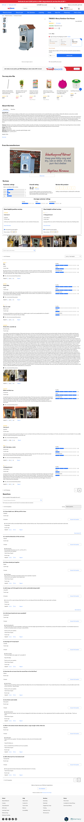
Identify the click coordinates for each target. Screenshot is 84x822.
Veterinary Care (46, 810)
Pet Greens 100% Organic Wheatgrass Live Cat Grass (21, 92)
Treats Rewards (5, 805)
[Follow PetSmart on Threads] (9, 819)
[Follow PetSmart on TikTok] (13, 819)
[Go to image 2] (4, 25)
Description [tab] (5, 109)
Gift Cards (4, 808)
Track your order (12, 4)
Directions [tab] (13, 109)
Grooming (45, 800)
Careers (4, 803)
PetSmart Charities (6, 815)
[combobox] (39, 8)
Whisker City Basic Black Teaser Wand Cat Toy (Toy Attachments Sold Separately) (7, 92)
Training (45, 808)
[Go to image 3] (4, 30)
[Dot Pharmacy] (76, 819)
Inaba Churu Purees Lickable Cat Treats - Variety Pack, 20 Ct (34, 92)
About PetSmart (5, 800)
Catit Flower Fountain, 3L (76, 90)
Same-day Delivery (68, 805)
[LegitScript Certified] (66, 819)
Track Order (25, 805)
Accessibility (25, 810)
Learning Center (5, 810)
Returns (24, 808)
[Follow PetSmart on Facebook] (3, 819)
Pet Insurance (46, 812)
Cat (3, 15)
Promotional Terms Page (46, 792)
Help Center (25, 800)
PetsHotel (45, 803)
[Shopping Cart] (80, 9)
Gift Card (4, 4)
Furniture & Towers (18, 15)
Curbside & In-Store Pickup (69, 803)
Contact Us (25, 803)
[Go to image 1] (4, 19)
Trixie (50, 21)
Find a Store (66, 800)
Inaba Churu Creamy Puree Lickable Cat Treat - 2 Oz (48, 92)
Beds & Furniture (8, 15)
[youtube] (16, 819)
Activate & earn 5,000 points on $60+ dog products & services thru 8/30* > (42, 1)
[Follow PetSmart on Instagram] (6, 819)
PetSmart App (5, 812)
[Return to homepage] (11, 8)
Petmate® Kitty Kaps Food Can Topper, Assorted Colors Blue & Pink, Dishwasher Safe (62, 92)
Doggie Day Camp (47, 805)
